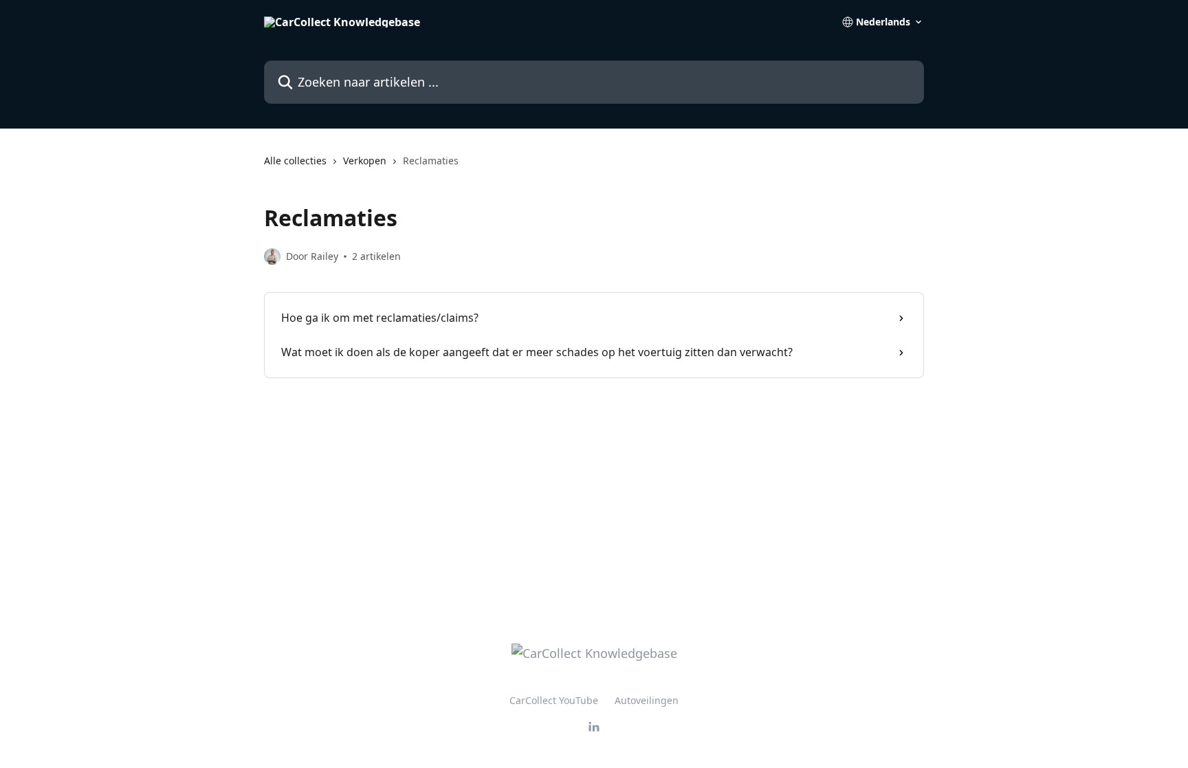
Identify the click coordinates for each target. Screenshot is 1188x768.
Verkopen (364, 160)
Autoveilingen (647, 700)
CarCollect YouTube (553, 700)
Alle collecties (295, 160)
